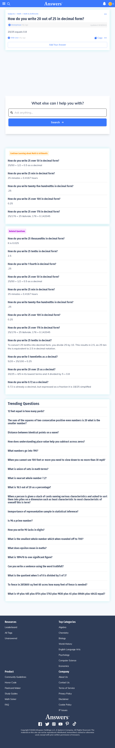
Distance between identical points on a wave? (33, 432)
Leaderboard (11, 627)
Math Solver (10, 699)
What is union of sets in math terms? (28, 469)
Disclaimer (64, 699)
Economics (64, 666)
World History (65, 644)
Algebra (62, 627)
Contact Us (64, 682)
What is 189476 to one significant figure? (30, 557)
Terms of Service (67, 688)
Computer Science (67, 660)
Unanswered (11, 638)
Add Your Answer (57, 44)
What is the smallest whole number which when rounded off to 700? (45, 539)
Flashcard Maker (13, 688)
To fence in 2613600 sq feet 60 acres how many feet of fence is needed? (47, 584)
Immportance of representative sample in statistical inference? (43, 511)
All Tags (8, 632)
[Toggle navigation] (3, 3)
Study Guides (11, 693)
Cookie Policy (65, 704)
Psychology (64, 655)
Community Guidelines (15, 677)
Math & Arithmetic (31, 14)
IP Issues (63, 710)
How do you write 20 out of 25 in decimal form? (46, 18)
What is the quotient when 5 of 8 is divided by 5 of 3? (37, 575)
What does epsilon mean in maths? (27, 548)
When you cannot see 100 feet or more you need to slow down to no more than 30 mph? (56, 460)
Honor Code (10, 682)
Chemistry (63, 632)
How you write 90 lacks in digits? (26, 529)
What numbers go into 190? (23, 450)
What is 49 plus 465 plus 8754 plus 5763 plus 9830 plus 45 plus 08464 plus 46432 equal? (56, 593)
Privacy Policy (65, 693)
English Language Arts (69, 649)
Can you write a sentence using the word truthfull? (36, 566)
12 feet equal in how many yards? (26, 411)
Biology (62, 638)
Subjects (11, 14)
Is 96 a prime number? (20, 520)
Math (19, 14)
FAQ (7, 704)
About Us (63, 677)
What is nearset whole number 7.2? (27, 478)
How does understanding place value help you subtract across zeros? (46, 441)
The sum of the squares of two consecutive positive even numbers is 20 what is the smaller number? (54, 422)
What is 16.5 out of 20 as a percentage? (29, 487)
